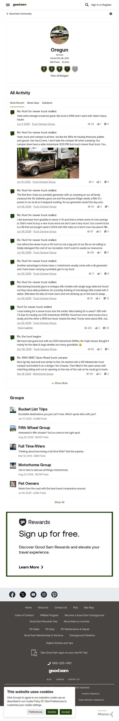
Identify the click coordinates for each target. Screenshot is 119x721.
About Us (43, 607)
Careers (60, 679)
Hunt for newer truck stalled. (34, 306)
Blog (49, 679)
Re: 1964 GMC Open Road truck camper (42, 357)
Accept (66, 711)
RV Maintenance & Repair (75, 629)
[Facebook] (12, 594)
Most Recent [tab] (17, 102)
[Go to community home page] (19, 4)
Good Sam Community (20, 14)
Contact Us (61, 607)
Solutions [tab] (47, 102)
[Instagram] (44, 594)
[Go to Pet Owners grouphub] (13, 484)
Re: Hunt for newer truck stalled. (37, 111)
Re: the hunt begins (29, 336)
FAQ (75, 607)
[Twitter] (22, 594)
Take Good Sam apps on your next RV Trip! (64, 652)
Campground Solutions (82, 635)
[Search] (87, 5)
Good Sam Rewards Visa (43, 621)
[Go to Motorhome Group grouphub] (13, 465)
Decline (52, 711)
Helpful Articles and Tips (59, 643)
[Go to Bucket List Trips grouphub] (13, 410)
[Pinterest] (54, 594)
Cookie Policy (33, 701)
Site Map (89, 607)
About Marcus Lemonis (76, 621)
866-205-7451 (61, 663)
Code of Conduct (24, 615)
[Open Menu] (111, 14)
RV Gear (50, 629)
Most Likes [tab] (33, 102)
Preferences (35, 711)
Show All (59, 502)
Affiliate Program (49, 615)
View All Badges (59, 75)
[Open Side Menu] (7, 4)
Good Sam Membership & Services (43, 635)
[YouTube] (33, 594)
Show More (61, 383)
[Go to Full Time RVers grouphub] (13, 447)
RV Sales (34, 629)
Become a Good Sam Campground (84, 615)
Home (28, 607)
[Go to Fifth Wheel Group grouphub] (13, 428)
